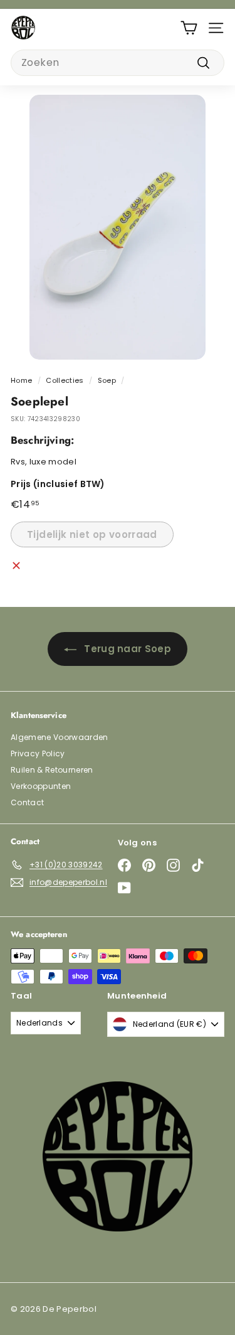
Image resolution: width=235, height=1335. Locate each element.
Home (21, 380)
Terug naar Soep (127, 648)
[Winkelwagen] (189, 27)
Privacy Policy (38, 753)
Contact (27, 802)
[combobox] (117, 63)
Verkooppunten (41, 786)
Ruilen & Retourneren (52, 769)
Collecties (64, 380)
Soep (107, 380)
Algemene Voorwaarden (59, 737)
